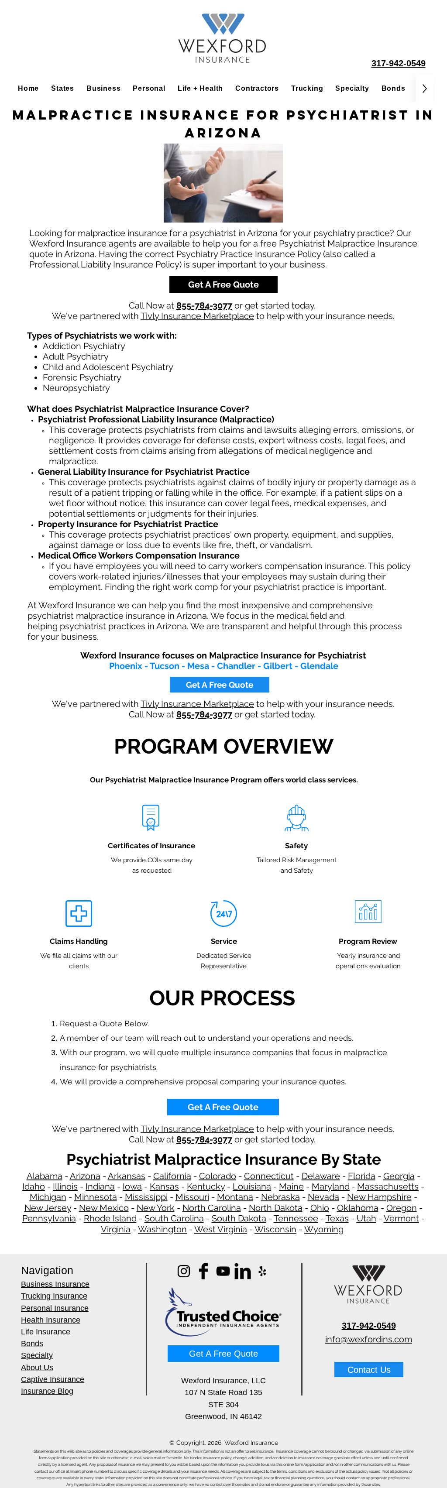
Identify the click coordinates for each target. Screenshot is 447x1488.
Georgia (399, 1176)
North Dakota (276, 1208)
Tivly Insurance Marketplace (197, 316)
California (172, 1176)
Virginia (116, 1229)
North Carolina (211, 1208)
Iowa (132, 1186)
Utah (366, 1218)
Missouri (192, 1197)
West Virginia (220, 1229)
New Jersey (47, 1208)
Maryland (331, 1186)
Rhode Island (110, 1218)
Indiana (100, 1186)
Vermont (401, 1218)
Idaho (33, 1186)
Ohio (319, 1208)
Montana (235, 1197)
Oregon (401, 1208)
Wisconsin (275, 1229)
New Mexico (104, 1208)
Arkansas (126, 1176)
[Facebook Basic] (203, 1271)
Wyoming (324, 1229)
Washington (162, 1229)
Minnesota (95, 1197)
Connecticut (269, 1176)
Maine (291, 1186)
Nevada (323, 1197)
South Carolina (174, 1218)
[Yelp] (262, 1271)
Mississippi (146, 1197)
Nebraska (280, 1197)
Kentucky (206, 1186)
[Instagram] (183, 1271)
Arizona (85, 1176)
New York (156, 1208)
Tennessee (296, 1218)
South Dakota (239, 1218)
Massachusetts (388, 1186)
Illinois (65, 1186)
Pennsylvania (49, 1218)
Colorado (217, 1176)
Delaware (321, 1176)
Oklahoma (357, 1208)
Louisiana (252, 1186)
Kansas (164, 1186)
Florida (361, 1176)
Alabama (44, 1176)
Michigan (48, 1197)
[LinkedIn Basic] (242, 1271)
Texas (337, 1218)
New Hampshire (379, 1197)
